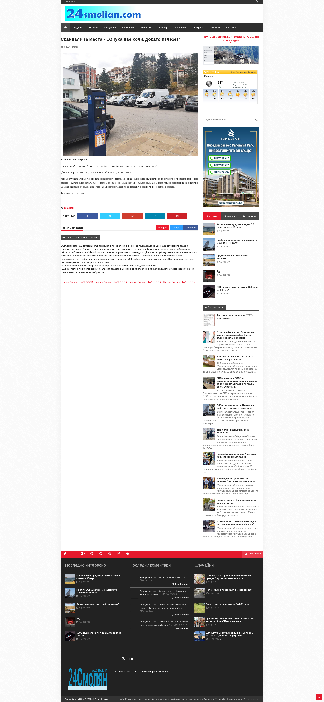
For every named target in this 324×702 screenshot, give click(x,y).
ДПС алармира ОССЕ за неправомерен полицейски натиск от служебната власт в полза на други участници (237, 382)
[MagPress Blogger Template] (103, 13)
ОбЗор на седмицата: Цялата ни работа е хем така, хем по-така (235, 406)
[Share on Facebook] (87, 215)
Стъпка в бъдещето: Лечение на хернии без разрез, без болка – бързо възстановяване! (235, 335)
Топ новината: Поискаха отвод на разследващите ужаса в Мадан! (236, 523)
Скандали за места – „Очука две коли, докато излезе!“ (120, 39)
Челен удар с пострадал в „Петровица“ (229, 589)
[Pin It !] (177, 215)
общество (69, 207)
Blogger (162, 227)
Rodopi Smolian (72, 699)
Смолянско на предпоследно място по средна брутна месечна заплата (228, 577)
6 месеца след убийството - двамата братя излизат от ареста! (236, 480)
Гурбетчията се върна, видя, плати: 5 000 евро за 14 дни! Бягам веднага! (230, 620)
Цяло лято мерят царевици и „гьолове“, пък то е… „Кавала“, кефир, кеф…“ (229, 634)
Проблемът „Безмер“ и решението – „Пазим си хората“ (238, 241)
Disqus (176, 227)
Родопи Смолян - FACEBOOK (77, 282)
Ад (218, 271)
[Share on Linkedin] (155, 215)
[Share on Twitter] (110, 215)
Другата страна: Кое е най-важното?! (98, 604)
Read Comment (182, 583)
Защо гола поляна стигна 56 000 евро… (228, 604)
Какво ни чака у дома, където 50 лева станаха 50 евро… (235, 225)
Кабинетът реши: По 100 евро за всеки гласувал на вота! (235, 358)
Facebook (191, 227)
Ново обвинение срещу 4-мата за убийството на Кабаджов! (236, 455)
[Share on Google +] (132, 215)
